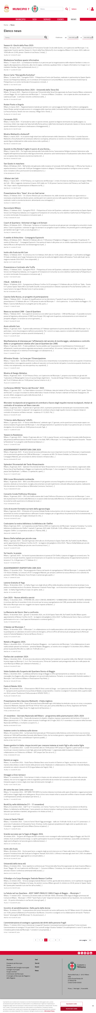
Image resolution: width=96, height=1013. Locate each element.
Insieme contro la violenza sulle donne (20, 730)
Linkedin (91, 953)
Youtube (85, 953)
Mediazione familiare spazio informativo (21, 60)
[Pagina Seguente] (59, 939)
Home (6, 25)
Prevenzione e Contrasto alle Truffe (19, 267)
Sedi (34, 19)
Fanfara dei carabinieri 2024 (16, 656)
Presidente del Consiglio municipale (18, 967)
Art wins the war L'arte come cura (18, 789)
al (81, 37)
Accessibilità (84, 988)
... (52, 940)
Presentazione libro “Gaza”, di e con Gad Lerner (24, 193)
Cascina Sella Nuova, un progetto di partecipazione (26, 296)
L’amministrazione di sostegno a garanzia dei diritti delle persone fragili (35, 922)
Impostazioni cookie (71, 1004)
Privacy (70, 988)
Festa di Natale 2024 (13, 686)
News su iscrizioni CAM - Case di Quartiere (22, 311)
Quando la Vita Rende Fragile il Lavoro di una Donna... (27, 148)
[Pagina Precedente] (36, 939)
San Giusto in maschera (14, 163)
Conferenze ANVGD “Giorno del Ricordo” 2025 (24, 387)
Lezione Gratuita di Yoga (14, 582)
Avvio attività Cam (12, 326)
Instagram (88, 953)
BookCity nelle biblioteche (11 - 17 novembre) (24, 804)
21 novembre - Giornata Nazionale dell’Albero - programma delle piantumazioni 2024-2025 (44, 715)
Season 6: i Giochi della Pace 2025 (18, 45)
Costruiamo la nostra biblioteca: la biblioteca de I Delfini (28, 523)
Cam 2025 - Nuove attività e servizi (19, 597)
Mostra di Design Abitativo (15, 373)
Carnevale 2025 (10, 119)
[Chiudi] (93, 1006)
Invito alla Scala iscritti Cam (16, 252)
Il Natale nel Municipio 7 (14, 626)
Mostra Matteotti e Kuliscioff (16, 133)
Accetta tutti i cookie (71, 1009)
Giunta (9, 965)
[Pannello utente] (92, 9)
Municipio (21, 19)
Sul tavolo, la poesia (12, 553)
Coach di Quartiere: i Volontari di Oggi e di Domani (25, 222)
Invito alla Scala (11, 848)
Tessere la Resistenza (13, 434)
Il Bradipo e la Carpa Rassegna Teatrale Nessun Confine (28, 878)
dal (66, 37)
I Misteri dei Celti (11, 178)
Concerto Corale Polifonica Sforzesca (20, 493)
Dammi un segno (11, 759)
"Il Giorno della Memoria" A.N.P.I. (18, 419)
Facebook (79, 953)
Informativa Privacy (49, 1011)
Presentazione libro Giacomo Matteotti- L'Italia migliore (28, 700)
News (73, 19)
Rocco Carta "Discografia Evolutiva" (19, 74)
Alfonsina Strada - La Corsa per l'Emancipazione (25, 358)
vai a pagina (83, 940)
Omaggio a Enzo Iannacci (15, 774)
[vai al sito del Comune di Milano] (35, 7)
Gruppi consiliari (12, 972)
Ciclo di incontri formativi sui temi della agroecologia (27, 508)
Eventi (60, 19)
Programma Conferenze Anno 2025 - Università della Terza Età (31, 89)
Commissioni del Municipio (15, 974)
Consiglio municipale (13, 970)
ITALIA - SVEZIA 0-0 (12, 281)
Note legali (77, 988)
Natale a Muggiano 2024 (14, 641)
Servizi (47, 19)
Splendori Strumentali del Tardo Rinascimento (24, 464)
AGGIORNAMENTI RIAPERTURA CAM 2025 (22, 449)
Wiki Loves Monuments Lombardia (19, 479)
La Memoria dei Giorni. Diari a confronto (21, 612)
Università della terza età (15, 863)
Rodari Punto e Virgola (14, 104)
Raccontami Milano (12, 207)
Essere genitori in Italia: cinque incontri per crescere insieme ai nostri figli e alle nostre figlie (44, 745)
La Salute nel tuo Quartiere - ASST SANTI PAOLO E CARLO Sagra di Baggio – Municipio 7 (42, 893)
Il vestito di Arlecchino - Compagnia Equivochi (24, 237)
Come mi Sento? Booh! (14, 819)
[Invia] (67, 9)
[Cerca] (45, 37)
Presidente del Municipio (14, 963)
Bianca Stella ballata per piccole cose (20, 538)
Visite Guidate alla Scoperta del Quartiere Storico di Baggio (29, 671)
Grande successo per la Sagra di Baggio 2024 (23, 833)
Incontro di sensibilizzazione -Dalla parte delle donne (27, 907)
